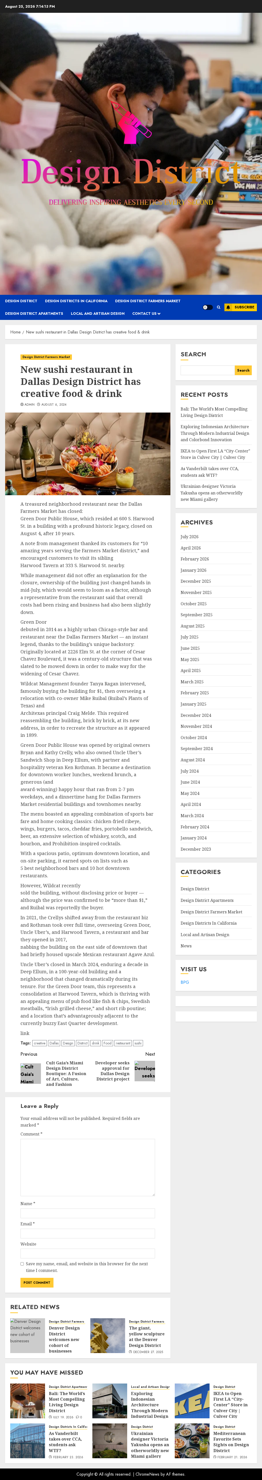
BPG (185, 982)
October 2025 (194, 604)
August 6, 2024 (54, 405)
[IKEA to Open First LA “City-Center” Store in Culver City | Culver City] (192, 1401)
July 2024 (190, 771)
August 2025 (193, 626)
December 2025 (196, 581)
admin (30, 405)
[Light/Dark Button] (208, 307)
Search (193, 354)
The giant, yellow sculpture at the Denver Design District (147, 1336)
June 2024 (190, 782)
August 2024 (193, 760)
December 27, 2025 (148, 1352)
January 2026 (193, 570)
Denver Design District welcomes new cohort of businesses (64, 1339)
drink (95, 1043)
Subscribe (244, 307)
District (83, 1043)
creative (39, 1043)
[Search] (218, 307)
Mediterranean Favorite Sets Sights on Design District (231, 1442)
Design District (21, 301)
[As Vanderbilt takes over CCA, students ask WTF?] (27, 1440)
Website (28, 1244)
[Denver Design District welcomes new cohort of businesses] (27, 1335)
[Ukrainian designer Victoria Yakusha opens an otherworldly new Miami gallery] (109, 1440)
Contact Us (144, 313)
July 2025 (190, 637)
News (186, 946)
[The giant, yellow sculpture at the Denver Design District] (107, 1335)
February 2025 (195, 693)
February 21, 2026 (232, 1457)
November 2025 (196, 592)
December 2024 (196, 715)
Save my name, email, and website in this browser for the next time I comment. (87, 1267)
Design (68, 1043)
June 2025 (190, 648)
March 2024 (192, 815)
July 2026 (190, 536)
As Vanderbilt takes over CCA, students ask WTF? (65, 1442)
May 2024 (190, 793)
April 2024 (191, 804)
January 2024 (193, 838)
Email (27, 1224)
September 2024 (197, 748)
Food (108, 1043)
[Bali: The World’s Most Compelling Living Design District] (27, 1401)
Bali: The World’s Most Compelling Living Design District (214, 412)
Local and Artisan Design (98, 313)
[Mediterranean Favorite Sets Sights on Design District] (192, 1440)
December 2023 (196, 849)
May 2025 (190, 659)
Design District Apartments (34, 313)
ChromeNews (147, 1474)
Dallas (54, 1043)
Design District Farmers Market (148, 301)
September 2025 (197, 615)
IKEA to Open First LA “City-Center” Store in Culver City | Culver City (215, 454)
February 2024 (195, 827)
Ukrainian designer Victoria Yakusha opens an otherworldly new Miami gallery (212, 492)
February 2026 (195, 559)
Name (27, 1203)
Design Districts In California (76, 301)
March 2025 (192, 682)
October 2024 (194, 737)
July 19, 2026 (63, 1418)
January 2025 (193, 704)
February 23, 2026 (68, 1457)
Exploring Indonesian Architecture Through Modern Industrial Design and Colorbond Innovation (215, 433)
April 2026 (191, 548)
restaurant (123, 1043)
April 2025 (191, 670)
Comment (31, 1134)
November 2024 (196, 726)
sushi (138, 1043)
